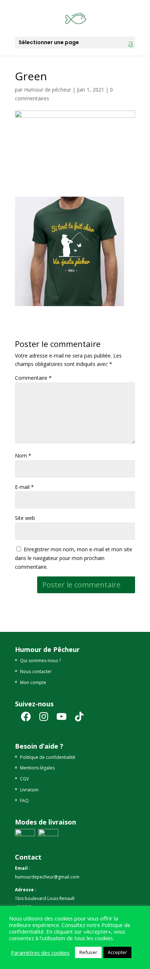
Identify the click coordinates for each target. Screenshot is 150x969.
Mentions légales (37, 768)
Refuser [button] (88, 952)
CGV (24, 779)
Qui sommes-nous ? (40, 660)
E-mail (24, 486)
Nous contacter (36, 671)
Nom (23, 455)
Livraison (29, 790)
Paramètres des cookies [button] (40, 952)
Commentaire (33, 377)
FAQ (24, 801)
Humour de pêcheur (47, 89)
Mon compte (33, 682)
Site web (25, 517)
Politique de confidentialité (47, 757)
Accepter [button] (117, 952)
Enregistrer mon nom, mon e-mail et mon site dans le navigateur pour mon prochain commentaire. (73, 558)
